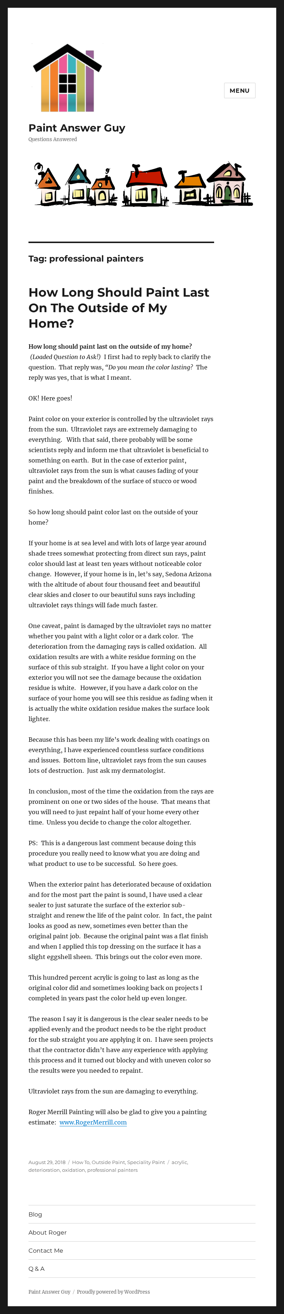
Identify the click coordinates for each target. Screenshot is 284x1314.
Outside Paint (108, 1162)
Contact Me (45, 1250)
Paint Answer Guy (76, 128)
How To (80, 1162)
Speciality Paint (146, 1162)
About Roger (47, 1232)
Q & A (36, 1268)
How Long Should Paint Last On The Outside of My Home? (118, 308)
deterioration (44, 1170)
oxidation (73, 1170)
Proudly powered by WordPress (113, 1292)
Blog (35, 1214)
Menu (240, 90)
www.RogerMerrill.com (93, 1122)
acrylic (179, 1162)
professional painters (112, 1170)
